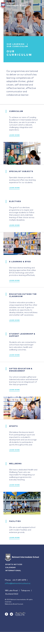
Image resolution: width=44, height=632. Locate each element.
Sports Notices (13, 564)
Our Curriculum (17, 46)
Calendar (10, 567)
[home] (3, 5)
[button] (40, 3)
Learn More (14, 135)
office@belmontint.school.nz (17, 583)
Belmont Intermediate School (16, 4)
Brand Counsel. (18, 604)
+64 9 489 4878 (19, 580)
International (13, 570)
